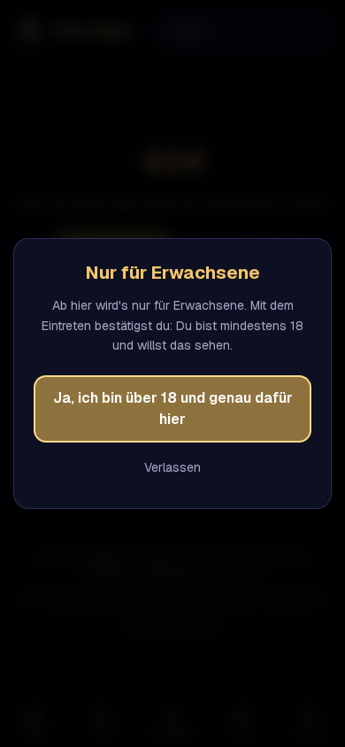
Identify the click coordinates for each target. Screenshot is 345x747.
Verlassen (172, 467)
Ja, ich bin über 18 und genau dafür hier (173, 408)
